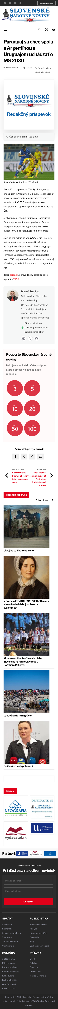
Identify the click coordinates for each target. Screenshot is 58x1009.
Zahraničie (7, 937)
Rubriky (33, 963)
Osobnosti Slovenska (39, 946)
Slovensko (7, 924)
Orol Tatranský (9, 984)
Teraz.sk (14, 274)
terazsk (29, 68)
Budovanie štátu (9, 980)
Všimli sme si (8, 946)
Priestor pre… (8, 963)
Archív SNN (35, 971)
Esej (32, 941)
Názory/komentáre (38, 933)
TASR (16, 279)
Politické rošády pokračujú (19, 766)
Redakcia (34, 967)
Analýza (33, 929)
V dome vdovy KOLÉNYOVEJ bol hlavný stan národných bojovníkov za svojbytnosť (26, 604)
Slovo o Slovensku (38, 924)
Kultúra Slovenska (10, 971)
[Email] (23, 338)
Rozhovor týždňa (10, 967)
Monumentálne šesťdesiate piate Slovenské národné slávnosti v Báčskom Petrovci (23, 662)
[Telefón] (30, 338)
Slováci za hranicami (11, 933)
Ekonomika (7, 929)
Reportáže (34, 937)
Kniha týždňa (8, 976)
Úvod (32, 959)
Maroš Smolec (30, 291)
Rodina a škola (8, 988)
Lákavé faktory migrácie (18, 715)
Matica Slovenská (46, 3)
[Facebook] (36, 338)
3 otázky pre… (8, 959)
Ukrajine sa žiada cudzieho (19, 550)
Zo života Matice (10, 941)
